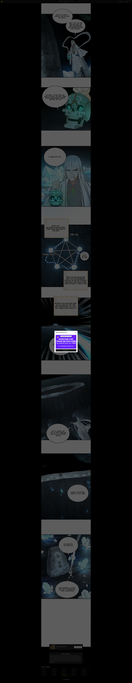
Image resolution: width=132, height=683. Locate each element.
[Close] (75, 332)
